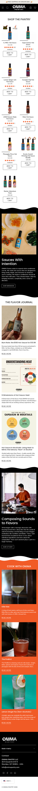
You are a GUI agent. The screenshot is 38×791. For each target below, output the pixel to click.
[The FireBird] (19, 639)
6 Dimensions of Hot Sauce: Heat (16, 395)
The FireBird (7, 659)
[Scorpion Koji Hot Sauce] (28, 69)
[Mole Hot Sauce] (28, 107)
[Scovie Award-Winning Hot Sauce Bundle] (28, 144)
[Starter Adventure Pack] (10, 181)
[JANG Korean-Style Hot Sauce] (10, 107)
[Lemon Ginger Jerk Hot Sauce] (10, 69)
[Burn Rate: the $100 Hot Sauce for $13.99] (19, 323)
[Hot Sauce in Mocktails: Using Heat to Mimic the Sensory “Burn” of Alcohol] (19, 428)
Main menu (6, 748)
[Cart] (35, 7)
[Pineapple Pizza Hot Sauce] (10, 144)
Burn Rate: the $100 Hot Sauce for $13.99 (19, 343)
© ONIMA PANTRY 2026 (9, 787)
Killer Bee (5, 607)
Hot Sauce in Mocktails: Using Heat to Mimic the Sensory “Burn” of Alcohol (18, 449)
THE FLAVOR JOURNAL (19, 302)
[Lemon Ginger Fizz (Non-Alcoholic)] (19, 692)
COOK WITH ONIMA (19, 566)
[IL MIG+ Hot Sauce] (10, 32)
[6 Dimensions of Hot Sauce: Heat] (19, 375)
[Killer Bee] (19, 587)
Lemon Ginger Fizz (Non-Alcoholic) (16, 712)
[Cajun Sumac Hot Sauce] (28, 32)
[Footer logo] (10, 740)
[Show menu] (3, 7)
